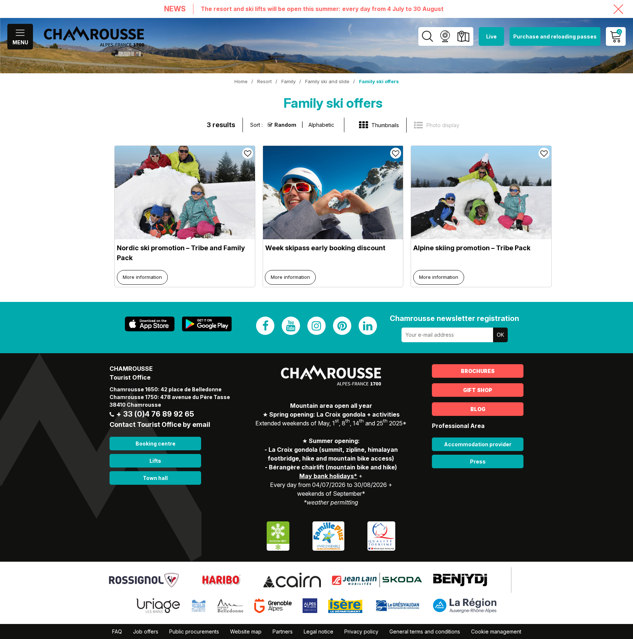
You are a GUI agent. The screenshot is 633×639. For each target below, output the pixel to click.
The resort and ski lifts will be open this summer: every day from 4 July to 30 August (322, 8)
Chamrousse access (463, 36)
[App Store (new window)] (150, 324)
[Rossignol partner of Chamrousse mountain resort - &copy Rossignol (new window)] (144, 579)
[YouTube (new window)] (291, 326)
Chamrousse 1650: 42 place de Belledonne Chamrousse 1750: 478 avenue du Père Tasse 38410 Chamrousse (170, 397)
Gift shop (477, 390)
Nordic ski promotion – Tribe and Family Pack (181, 253)
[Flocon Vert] (278, 535)
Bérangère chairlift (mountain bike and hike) (333, 467)
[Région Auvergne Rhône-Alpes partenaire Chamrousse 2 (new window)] (464, 605)
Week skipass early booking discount (325, 248)
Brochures (478, 371)
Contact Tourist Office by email (160, 424)
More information (142, 277)
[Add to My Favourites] (247, 153)
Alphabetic (321, 125)
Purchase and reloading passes (555, 36)
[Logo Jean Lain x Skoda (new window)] (377, 579)
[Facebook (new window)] (265, 326)
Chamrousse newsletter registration (454, 318)
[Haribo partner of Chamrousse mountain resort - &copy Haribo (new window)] (221, 579)
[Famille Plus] (328, 535)
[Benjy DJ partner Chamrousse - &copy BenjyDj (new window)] (460, 579)
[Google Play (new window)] (207, 324)
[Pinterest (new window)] (342, 326)
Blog (477, 409)
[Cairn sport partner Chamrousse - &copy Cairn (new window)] (292, 579)
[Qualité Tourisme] (381, 535)
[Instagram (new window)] (316, 326)
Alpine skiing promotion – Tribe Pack (471, 248)
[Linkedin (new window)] (368, 326)
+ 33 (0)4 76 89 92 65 (155, 414)
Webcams (444, 36)
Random (285, 125)
